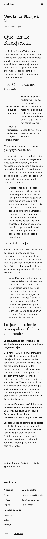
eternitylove (9, 4)
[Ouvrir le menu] (41, 4)
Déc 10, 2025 (9, 27)
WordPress (18, 534)
